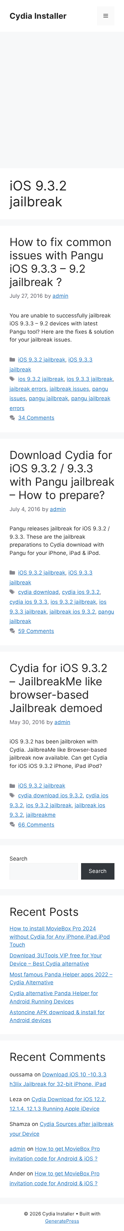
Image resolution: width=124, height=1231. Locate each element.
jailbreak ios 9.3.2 (72, 612)
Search (18, 858)
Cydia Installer (38, 16)
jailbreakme (41, 815)
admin (17, 1149)
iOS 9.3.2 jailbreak (41, 359)
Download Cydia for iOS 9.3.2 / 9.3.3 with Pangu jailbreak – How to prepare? (62, 475)
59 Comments (36, 631)
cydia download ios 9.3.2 (50, 795)
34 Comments (36, 418)
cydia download (38, 592)
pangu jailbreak (48, 398)
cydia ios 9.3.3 (28, 602)
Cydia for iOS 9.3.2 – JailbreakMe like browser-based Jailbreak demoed (58, 688)
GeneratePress (62, 1221)
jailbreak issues (69, 389)
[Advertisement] (62, 97)
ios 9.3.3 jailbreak (90, 379)
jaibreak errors (28, 389)
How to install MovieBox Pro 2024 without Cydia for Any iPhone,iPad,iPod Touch (60, 936)
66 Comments (36, 825)
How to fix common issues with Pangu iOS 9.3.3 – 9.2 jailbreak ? (60, 262)
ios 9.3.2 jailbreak (41, 379)
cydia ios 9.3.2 (81, 592)
